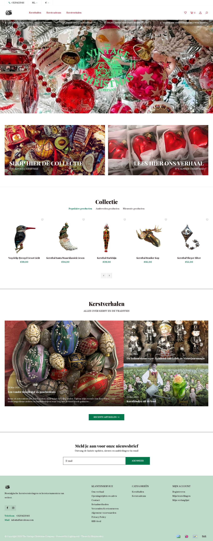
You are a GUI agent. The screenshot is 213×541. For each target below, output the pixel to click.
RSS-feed (96, 521)
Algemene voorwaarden (104, 512)
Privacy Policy (99, 517)
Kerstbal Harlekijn (65, 257)
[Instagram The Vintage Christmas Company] (13, 508)
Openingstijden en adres (104, 496)
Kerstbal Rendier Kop (106, 257)
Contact (96, 500)
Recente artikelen (105, 417)
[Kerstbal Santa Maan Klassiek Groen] (24, 237)
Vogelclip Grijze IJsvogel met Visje (189, 257)
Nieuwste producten (133, 208)
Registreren (178, 491)
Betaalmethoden (100, 504)
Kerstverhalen (73, 12)
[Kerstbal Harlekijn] (65, 237)
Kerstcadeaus (53, 12)
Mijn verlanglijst (180, 500)
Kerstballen (35, 12)
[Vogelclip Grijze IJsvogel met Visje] (189, 237)
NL (33, 2)
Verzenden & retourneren (105, 508)
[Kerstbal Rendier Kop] (106, 237)
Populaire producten (80, 208)
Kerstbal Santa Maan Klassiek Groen (24, 257)
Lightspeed (73, 536)
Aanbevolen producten (107, 208)
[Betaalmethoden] (178, 536)
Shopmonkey (97, 536)
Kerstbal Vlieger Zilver (148, 257)
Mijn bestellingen (181, 496)
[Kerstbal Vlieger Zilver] (147, 237)
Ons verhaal (98, 491)
